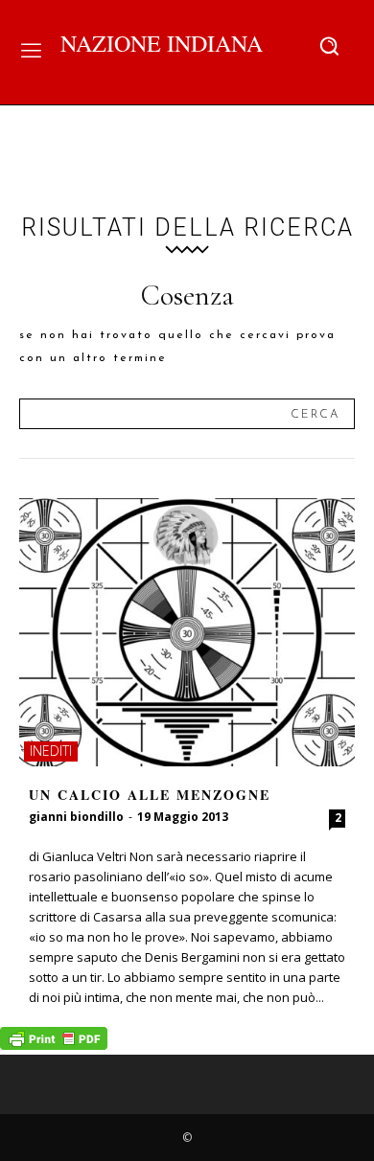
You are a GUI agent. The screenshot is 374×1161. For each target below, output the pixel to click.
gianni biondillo (76, 816)
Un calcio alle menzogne (149, 795)
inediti (51, 750)
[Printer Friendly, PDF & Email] (53, 1044)
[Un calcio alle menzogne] (187, 632)
